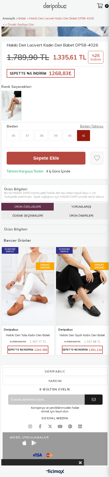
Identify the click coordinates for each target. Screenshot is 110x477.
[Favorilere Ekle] (97, 158)
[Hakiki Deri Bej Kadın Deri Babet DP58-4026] (11, 105)
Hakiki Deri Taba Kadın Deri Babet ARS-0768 (28, 335)
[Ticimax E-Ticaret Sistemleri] (55, 471)
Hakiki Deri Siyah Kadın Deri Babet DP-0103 (82, 335)
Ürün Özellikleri (27, 206)
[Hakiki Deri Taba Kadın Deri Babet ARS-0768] (28, 286)
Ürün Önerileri (81, 215)
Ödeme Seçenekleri (27, 215)
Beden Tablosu (91, 126)
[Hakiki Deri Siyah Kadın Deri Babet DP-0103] (82, 286)
